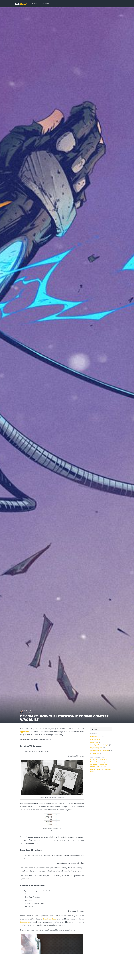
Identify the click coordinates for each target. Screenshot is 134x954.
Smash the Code (49, 919)
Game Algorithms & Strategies (99, 745)
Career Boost (94, 742)
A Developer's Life (95, 736)
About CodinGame (96, 739)
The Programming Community (99, 750)
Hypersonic (24, 731)
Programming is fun (96, 748)
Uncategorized (94, 753)
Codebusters (25, 922)
